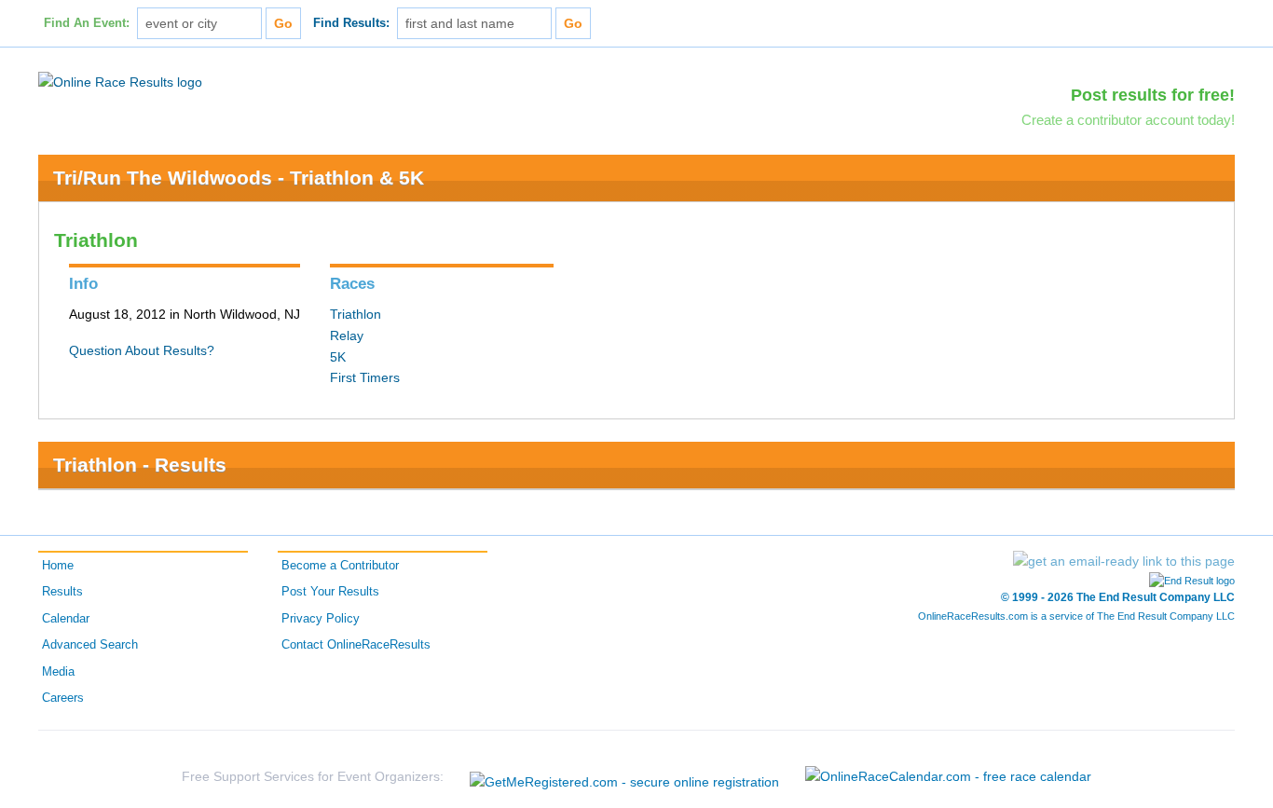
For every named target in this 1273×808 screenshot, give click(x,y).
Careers (63, 698)
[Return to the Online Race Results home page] (120, 81)
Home (58, 565)
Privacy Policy (320, 618)
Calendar (65, 618)
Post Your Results (330, 591)
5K (338, 356)
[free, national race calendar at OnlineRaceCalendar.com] (948, 776)
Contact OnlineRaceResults (356, 644)
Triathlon (355, 314)
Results (62, 591)
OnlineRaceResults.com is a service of (1076, 616)
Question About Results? (141, 350)
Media (58, 671)
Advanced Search (90, 644)
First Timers (365, 377)
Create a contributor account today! (1128, 120)
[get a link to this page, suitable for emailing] (1124, 561)
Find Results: (351, 23)
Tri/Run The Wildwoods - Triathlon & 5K (238, 177)
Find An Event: (87, 23)
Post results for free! (1153, 95)
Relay (346, 335)
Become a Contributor (340, 565)
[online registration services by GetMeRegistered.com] (624, 776)
